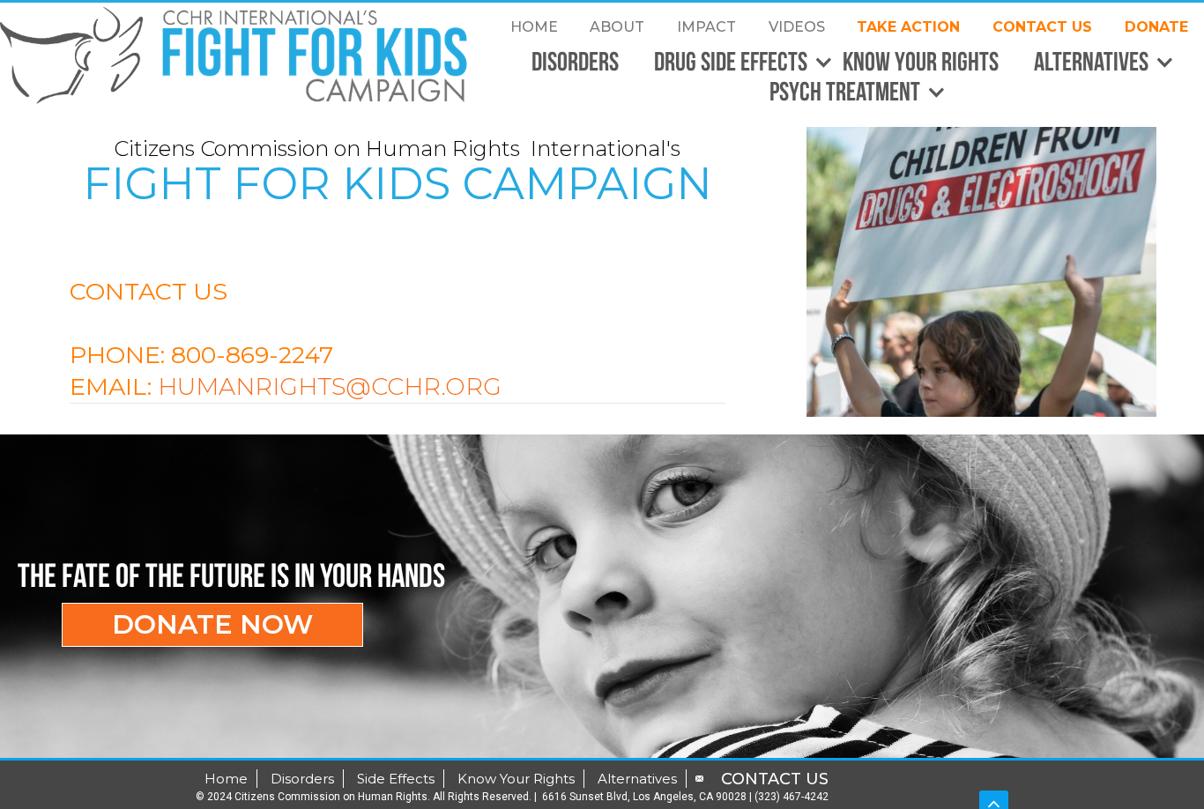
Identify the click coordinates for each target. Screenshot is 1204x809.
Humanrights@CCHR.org (330, 386)
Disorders (575, 61)
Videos (797, 27)
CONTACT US (1042, 27)
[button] (735, 63)
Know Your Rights (921, 61)
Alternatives (637, 778)
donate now (212, 624)
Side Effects (396, 778)
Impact (706, 27)
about (617, 27)
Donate (1156, 27)
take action (908, 27)
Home (534, 27)
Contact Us (775, 779)
